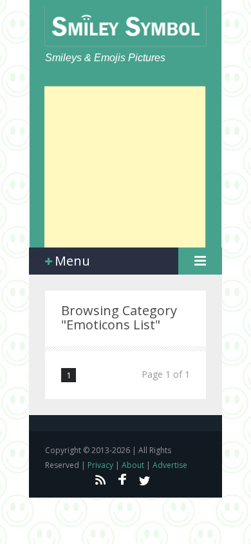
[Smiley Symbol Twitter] (144, 479)
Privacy (100, 465)
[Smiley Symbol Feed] (99, 479)
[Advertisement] (124, 167)
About (133, 465)
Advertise (170, 465)
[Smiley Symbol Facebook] (122, 479)
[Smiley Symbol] (125, 26)
